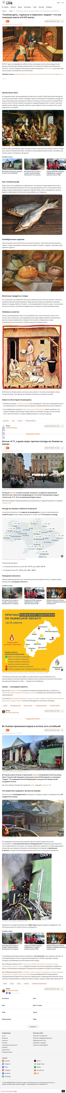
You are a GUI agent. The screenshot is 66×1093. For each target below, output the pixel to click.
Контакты (5, 1040)
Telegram (7, 1064)
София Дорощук (11, 428)
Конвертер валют (7, 1052)
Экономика (27, 7)
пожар (11, 983)
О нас (3, 1036)
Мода (34, 1019)
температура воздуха (41, 705)
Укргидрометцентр (15, 705)
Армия (20, 7)
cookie (15, 1091)
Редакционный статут (39, 1040)
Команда (4, 1047)
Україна (6, 7)
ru (58, 3)
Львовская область (30, 420)
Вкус (3, 1005)
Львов (11, 11)
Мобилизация (6, 1019)
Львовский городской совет (39, 983)
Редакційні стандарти (39, 1043)
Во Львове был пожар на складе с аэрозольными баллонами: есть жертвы (32, 173)
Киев (3, 1012)
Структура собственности (9, 1045)
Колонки (41, 7)
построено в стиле (23, 403)
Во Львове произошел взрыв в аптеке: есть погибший (12, 172)
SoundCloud (40, 1070)
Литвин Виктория (12, 990)
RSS (38, 1073)
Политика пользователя (40, 1036)
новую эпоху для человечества (33, 409)
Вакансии (5, 1038)
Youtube (7, 1061)
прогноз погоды (28, 705)
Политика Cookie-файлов (40, 1045)
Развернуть (33, 1026)
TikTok (39, 1061)
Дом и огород (37, 1005)
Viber (6, 1067)
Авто (34, 998)
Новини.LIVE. (46, 785)
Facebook (7, 1073)
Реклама (4, 1043)
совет (32, 785)
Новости (13, 7)
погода (5, 705)
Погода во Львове (54, 705)
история (20, 420)
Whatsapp (8, 1076)
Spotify (39, 1067)
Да (63, 1091)
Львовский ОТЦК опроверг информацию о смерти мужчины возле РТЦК (55, 173)
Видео (50, 7)
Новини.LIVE (48, 68)
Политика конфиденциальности (42, 1038)
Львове (13, 493)
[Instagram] (7, 993)
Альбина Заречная (12, 712)
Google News (40, 1064)
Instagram (8, 1070)
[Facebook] (10, 993)
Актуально (5, 998)
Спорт (35, 7)
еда (13, 420)
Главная (4, 11)
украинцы (6, 420)
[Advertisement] (33, 84)
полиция (26, 983)
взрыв (35, 775)
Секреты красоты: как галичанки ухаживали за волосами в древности (38, 74)
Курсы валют (6, 1050)
